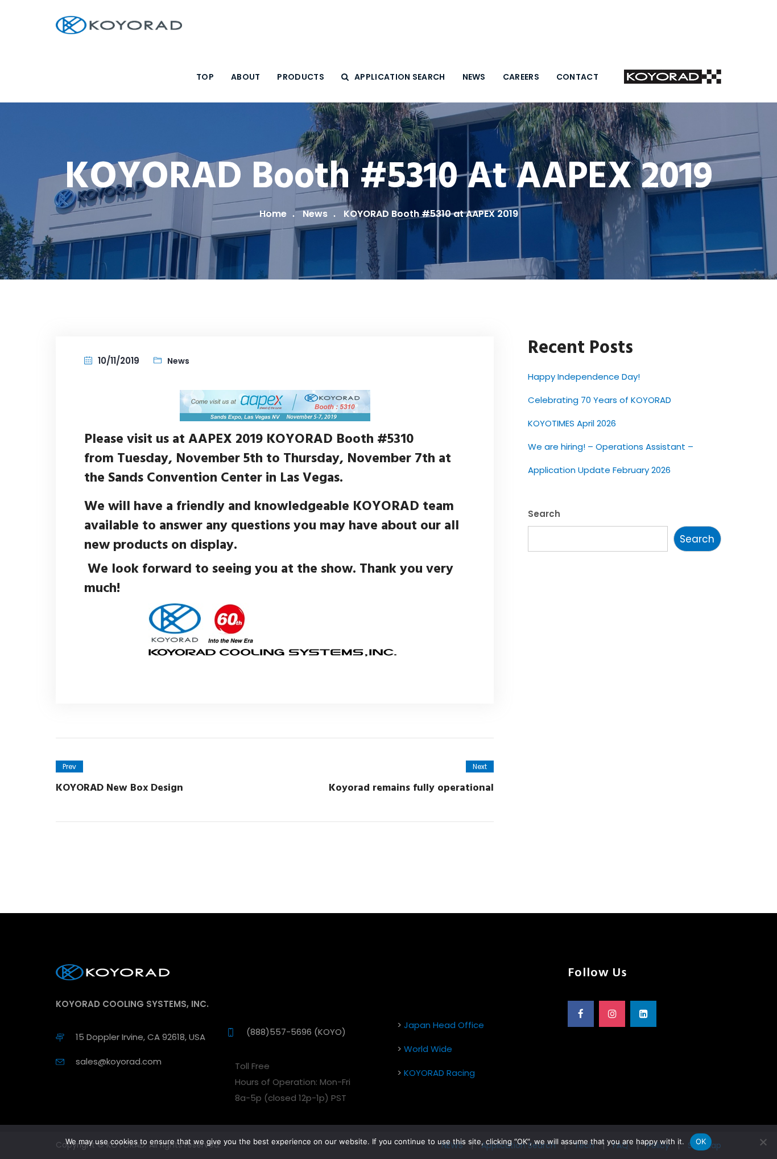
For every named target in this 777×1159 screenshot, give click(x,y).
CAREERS (521, 77)
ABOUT (246, 77)
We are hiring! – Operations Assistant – (610, 447)
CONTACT (577, 77)
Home (273, 213)
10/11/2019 (118, 361)
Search (544, 514)
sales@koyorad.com (119, 1061)
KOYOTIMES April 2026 (572, 423)
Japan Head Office (444, 1025)
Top (205, 77)
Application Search (399, 77)
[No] (762, 1142)
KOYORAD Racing (439, 1073)
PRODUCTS (300, 77)
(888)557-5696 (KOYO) (296, 1032)
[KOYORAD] (119, 25)
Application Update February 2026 (599, 470)
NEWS (474, 77)
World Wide (428, 1049)
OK (701, 1141)
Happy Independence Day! (584, 377)
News (315, 213)
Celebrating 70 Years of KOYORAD (599, 400)
